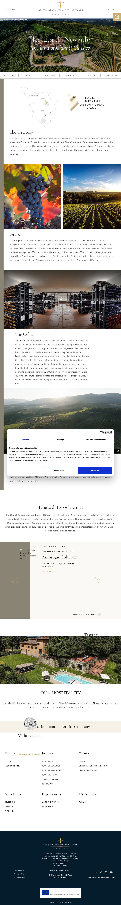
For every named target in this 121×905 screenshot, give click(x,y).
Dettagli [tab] (60, 440)
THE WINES (70, 75)
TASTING (91, 75)
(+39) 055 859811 (62, 863)
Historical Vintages (88, 770)
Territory (10, 806)
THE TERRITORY (9, 75)
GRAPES (29, 75)
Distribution (89, 794)
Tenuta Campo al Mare (53, 770)
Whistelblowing (19, 877)
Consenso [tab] (25, 440)
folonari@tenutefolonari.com (101, 877)
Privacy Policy (19, 874)
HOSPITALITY (111, 75)
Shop (83, 802)
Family (10, 753)
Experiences (51, 794)
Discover (46, 571)
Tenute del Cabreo (51, 766)
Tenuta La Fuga (49, 775)
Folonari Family (12, 766)
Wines (84, 753)
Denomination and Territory (93, 766)
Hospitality (47, 806)
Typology (9, 811)
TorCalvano (48, 784)
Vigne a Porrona (50, 779)
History (8, 761)
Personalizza (59, 470)
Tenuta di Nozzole (51, 761)
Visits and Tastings (51, 802)
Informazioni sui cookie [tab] (96, 440)
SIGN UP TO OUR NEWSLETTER (60, 903)
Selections (13, 794)
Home (6, 19)
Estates (11, 19)
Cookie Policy (19, 870)
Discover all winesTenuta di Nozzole (84, 614)
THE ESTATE (50, 75)
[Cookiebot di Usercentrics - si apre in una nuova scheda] (101, 433)
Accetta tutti (95, 470)
